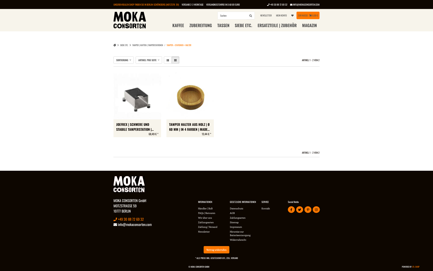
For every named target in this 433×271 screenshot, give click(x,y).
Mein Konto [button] (281, 15)
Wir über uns (205, 217)
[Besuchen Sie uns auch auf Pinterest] (307, 209)
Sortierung (122, 60)
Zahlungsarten (206, 222)
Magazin (309, 25)
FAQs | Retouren (206, 213)
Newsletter (266, 15)
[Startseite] (114, 45)
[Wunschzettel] (292, 15)
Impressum (236, 226)
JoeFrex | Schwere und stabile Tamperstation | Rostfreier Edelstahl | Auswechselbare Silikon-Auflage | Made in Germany (136, 127)
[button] (168, 60)
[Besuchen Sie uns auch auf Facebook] (291, 209)
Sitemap (234, 222)
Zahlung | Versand (207, 226)
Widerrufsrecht (238, 239)
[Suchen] (251, 15)
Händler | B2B (205, 208)
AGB (232, 213)
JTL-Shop (415, 266)
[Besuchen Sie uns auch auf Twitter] (299, 209)
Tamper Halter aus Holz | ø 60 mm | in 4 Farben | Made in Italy (189, 127)
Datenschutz (236, 208)
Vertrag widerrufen (216, 249)
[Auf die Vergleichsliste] (146, 77)
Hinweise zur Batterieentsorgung (240, 233)
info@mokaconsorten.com (306, 4)
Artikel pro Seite (147, 60)
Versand (234, 258)
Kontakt (265, 208)
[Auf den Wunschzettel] (155, 77)
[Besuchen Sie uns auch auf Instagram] (316, 209)
